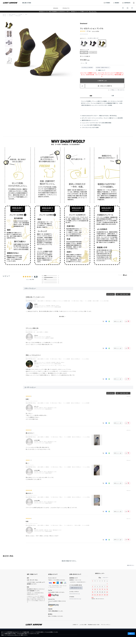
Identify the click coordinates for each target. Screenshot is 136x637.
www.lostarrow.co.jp (74, 593)
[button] (133, 2)
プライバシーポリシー (105, 624)
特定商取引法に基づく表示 (93, 624)
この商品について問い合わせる (117, 90)
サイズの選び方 (86, 56)
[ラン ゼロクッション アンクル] (42, 51)
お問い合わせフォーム (76, 587)
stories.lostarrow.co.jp (75, 598)
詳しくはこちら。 (93, 11)
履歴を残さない (130, 565)
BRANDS (55, 8)
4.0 (36, 276)
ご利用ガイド (75, 624)
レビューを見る (95, 31)
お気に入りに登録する (106, 86)
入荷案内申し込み (102, 80)
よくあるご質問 (83, 624)
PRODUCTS (66, 8)
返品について (100, 70)
